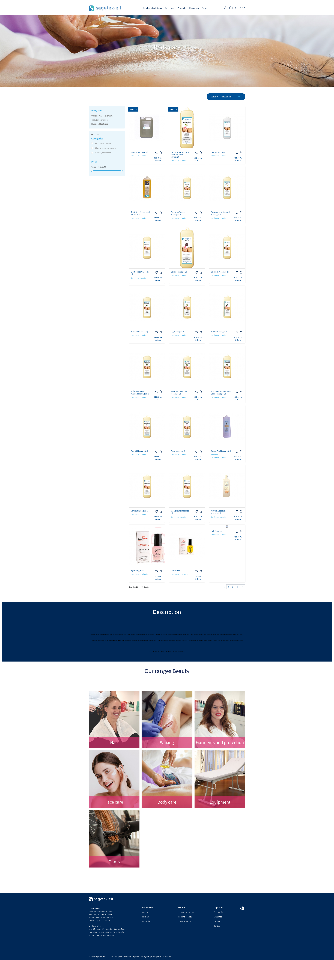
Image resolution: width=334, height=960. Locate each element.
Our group (169, 8)
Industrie (146, 921)
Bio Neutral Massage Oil (140, 273)
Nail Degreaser (217, 531)
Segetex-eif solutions (152, 8)
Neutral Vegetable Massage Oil (218, 512)
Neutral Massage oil (139, 152)
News (204, 8)
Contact (217, 926)
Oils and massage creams (102, 115)
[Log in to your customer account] (226, 7)
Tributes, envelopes (100, 119)
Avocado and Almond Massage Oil (220, 213)
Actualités (218, 916)
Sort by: (214, 96)
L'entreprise (218, 912)
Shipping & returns (185, 912)
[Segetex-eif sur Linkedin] (242, 908)
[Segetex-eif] (101, 901)
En (239, 7)
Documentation (184, 921)
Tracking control (185, 916)
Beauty (145, 912)
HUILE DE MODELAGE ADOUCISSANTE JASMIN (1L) (180, 154)
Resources (194, 8)
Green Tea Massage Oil (221, 451)
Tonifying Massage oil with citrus (140, 213)
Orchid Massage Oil (139, 451)
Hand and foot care (99, 123)
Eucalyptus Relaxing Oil (141, 331)
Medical (145, 916)
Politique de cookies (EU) (161, 956)
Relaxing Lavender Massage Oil (179, 392)
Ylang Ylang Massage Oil (180, 512)
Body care (96, 110)
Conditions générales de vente (121, 956)
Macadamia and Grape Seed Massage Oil (221, 392)
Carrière (217, 921)
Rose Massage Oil (178, 451)
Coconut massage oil (220, 271)
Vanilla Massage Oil (139, 510)
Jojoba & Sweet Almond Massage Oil (140, 392)
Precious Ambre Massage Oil (178, 213)
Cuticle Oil (175, 570)
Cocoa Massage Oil (179, 271)
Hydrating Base (137, 570)
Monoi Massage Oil (219, 331)
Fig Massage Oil (177, 331)
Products (182, 8)
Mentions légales (142, 956)
